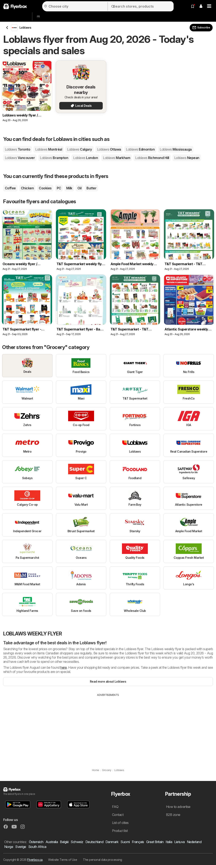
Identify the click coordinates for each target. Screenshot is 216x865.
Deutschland (94, 842)
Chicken (27, 188)
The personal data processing (102, 859)
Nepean (186, 158)
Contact (117, 815)
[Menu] (209, 6)
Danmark (111, 842)
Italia (169, 842)
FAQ (115, 807)
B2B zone (173, 815)
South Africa (37, 847)
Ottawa (109, 149)
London (85, 158)
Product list (120, 831)
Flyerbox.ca (34, 859)
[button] (200, 6)
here (63, 667)
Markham (116, 158)
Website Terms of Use (62, 859)
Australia (52, 842)
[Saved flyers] (192, 6)
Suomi (125, 842)
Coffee (10, 188)
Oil (79, 188)
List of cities (120, 823)
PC (59, 188)
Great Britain (154, 842)
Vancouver (20, 158)
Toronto (17, 149)
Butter (91, 188)
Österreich (36, 842)
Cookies (45, 188)
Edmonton (140, 149)
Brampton (54, 158)
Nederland (194, 842)
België (64, 842)
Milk (69, 188)
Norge (8, 847)
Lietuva (179, 842)
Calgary (79, 149)
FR (38, 16)
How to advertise (178, 807)
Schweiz (77, 842)
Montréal (48, 149)
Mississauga (176, 149)
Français (138, 842)
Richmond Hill (152, 158)
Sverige (20, 847)
